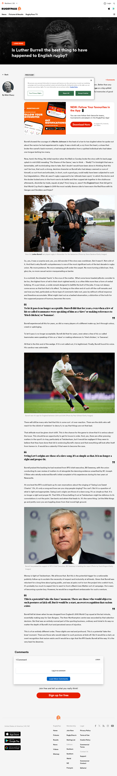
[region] (59, 89)
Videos (55, 749)
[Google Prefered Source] (21, 748)
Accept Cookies (83, 93)
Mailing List (71, 740)
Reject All (66, 93)
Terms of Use (84, 735)
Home (55, 730)
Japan (47, 186)
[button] (114, 14)
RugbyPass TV (32, 14)
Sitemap (56, 754)
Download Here (81, 124)
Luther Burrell (37, 254)
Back (6, 75)
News (4, 14)
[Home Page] (11, 9)
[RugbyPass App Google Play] (21, 741)
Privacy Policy (85, 730)
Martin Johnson (59, 141)
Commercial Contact (84, 762)
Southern (70, 754)
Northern (70, 749)
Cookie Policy (85, 740)
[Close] (91, 80)
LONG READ (18, 43)
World (69, 758)
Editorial (83, 768)
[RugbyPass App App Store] (21, 734)
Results (55, 740)
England (90, 183)
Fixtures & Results (16, 14)
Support (83, 756)
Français (70, 768)
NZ (68, 763)
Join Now (70, 730)
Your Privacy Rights (35, 93)
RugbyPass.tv (72, 735)
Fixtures (56, 735)
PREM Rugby (29, 75)
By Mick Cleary (8, 95)
